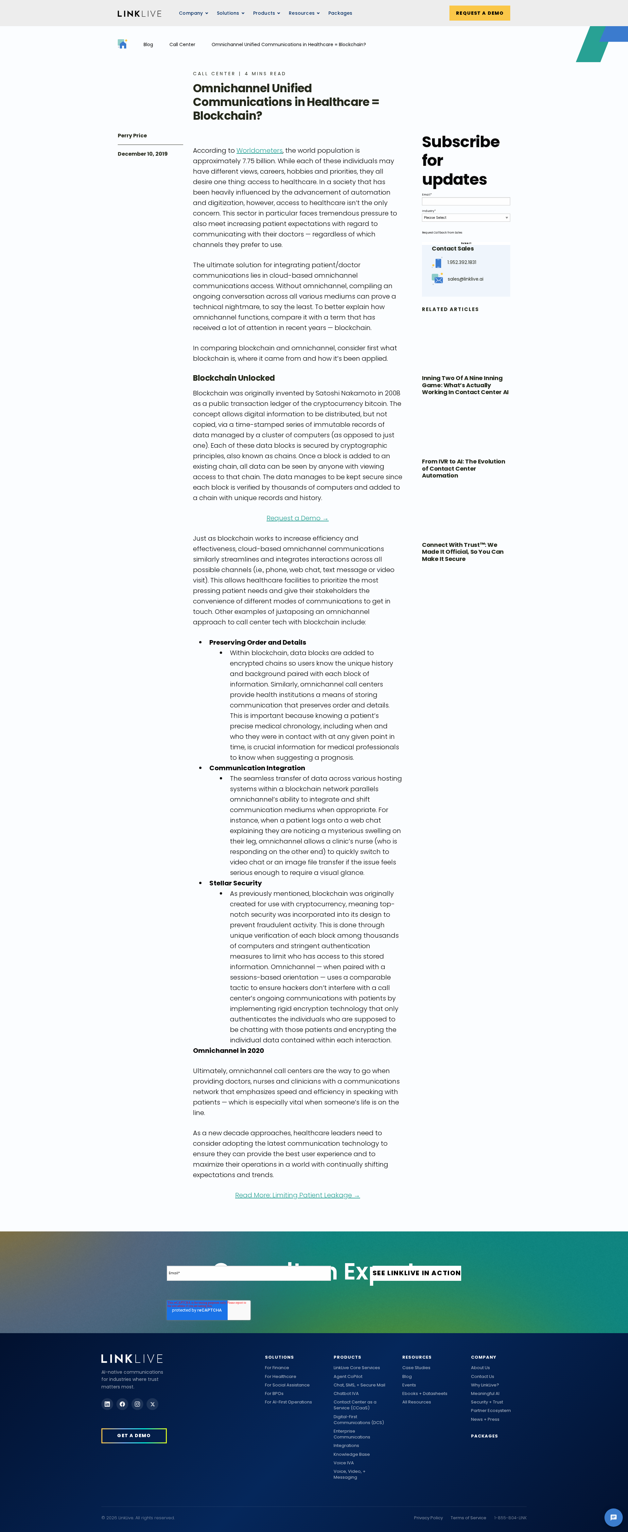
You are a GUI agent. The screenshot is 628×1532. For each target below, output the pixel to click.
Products (347, 1357)
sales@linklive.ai (465, 279)
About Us (480, 1368)
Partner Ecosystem (491, 1411)
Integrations (346, 1446)
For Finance (277, 1368)
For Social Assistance (287, 1385)
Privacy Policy (428, 1518)
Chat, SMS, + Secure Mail (359, 1385)
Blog (148, 44)
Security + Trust (487, 1402)
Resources (302, 13)
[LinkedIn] (107, 1404)
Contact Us (482, 1377)
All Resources (416, 1402)
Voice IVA (344, 1463)
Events (409, 1385)
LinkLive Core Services (357, 1368)
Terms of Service (468, 1518)
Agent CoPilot (348, 1377)
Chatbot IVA (346, 1394)
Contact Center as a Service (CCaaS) (355, 1405)
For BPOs (274, 1394)
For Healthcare (280, 1377)
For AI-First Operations (288, 1402)
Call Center (182, 44)
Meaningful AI (485, 1394)
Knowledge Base (352, 1454)
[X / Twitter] (152, 1404)
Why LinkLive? (485, 1385)
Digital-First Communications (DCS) (359, 1420)
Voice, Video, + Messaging (350, 1474)
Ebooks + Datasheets (424, 1394)
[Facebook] (122, 1404)
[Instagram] (137, 1404)
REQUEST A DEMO (480, 13)
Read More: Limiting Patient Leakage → (297, 1195)
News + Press (485, 1419)
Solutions (279, 1357)
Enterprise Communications (352, 1434)
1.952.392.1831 (461, 262)
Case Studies (416, 1368)
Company (484, 1357)
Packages (340, 13)
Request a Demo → (298, 518)
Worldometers (259, 150)
